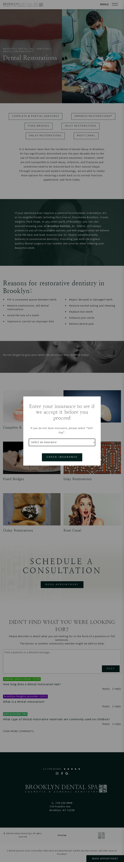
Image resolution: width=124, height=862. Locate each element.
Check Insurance (62, 457)
